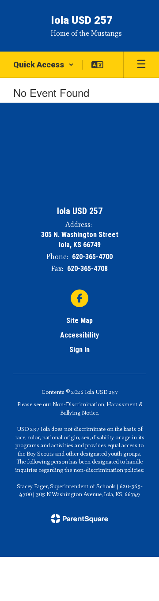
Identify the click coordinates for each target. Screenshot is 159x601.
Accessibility (79, 335)
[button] (43, 65)
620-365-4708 (87, 268)
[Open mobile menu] (141, 65)
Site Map (79, 320)
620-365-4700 (92, 256)
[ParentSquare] (79, 518)
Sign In (79, 349)
